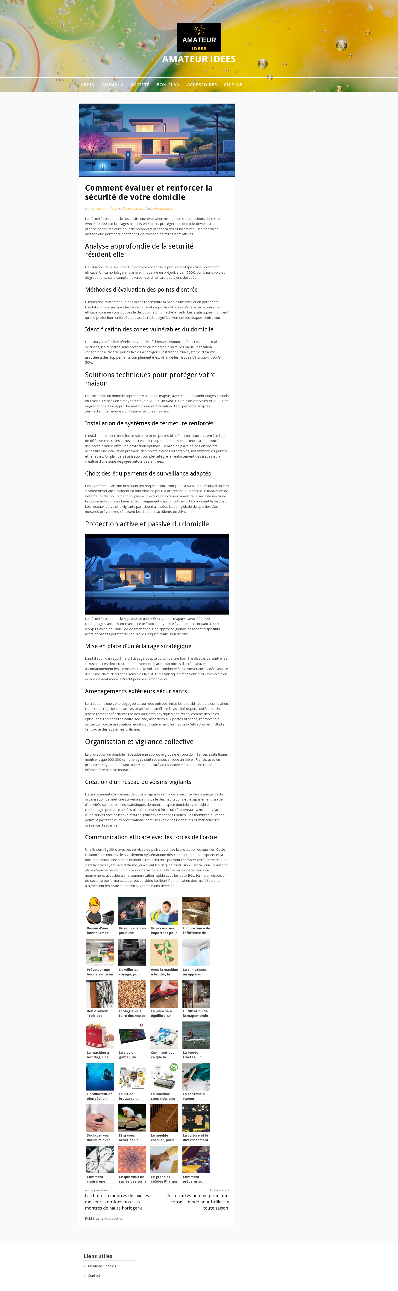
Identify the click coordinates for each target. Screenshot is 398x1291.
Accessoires (202, 84)
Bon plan (168, 84)
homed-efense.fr (172, 312)
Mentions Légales (102, 1266)
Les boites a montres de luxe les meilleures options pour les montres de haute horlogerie (117, 1199)
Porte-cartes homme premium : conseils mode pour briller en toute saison (197, 1199)
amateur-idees (104, 208)
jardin (87, 84)
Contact (94, 1275)
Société (140, 84)
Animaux (113, 84)
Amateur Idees (199, 58)
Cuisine (233, 84)
